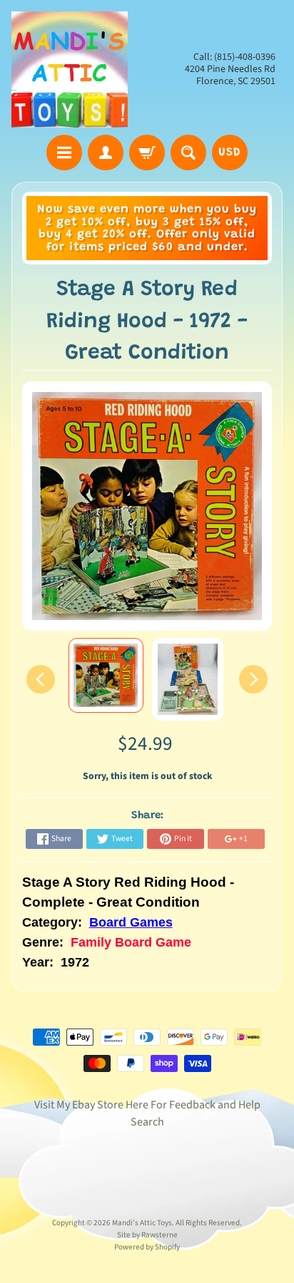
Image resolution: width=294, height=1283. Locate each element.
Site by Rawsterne (147, 1235)
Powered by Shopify (147, 1247)
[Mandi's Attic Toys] (69, 69)
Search (147, 1122)
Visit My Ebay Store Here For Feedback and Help (147, 1105)
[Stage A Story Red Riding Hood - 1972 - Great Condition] (106, 675)
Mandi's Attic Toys (142, 1222)
